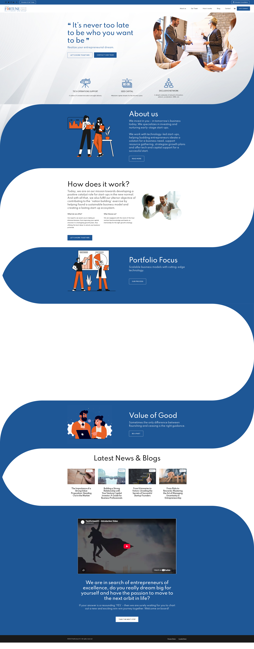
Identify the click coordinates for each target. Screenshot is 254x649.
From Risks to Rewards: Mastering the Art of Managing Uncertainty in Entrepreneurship (173, 493)
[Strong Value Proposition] (81, 476)
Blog (218, 9)
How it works (207, 9)
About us (183, 9)
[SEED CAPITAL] (127, 84)
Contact (228, 9)
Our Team (194, 9)
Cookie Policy (183, 639)
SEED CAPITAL (127, 91)
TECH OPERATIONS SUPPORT (85, 91)
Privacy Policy (172, 639)
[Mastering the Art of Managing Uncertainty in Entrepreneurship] (173, 476)
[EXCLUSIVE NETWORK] (169, 83)
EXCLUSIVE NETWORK (168, 91)
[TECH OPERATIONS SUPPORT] (85, 84)
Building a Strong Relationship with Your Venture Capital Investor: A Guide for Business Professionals (111, 493)
